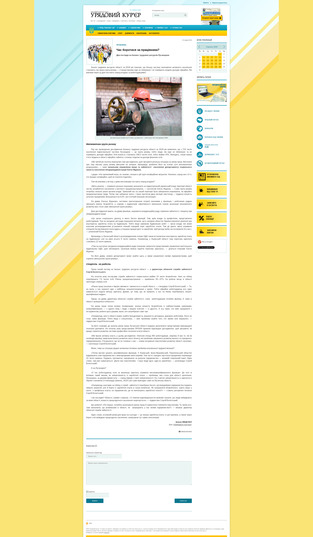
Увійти (206, 3)
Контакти (124, 21)
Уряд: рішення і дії (107, 28)
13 (212, 60)
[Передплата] (212, 101)
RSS (90, 523)
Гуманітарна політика (106, 33)
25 (204, 67)
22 (220, 64)
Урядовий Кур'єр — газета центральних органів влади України (116, 12)
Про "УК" (93, 21)
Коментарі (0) (91, 446)
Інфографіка (141, 33)
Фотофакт (132, 21)
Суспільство (177, 28)
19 (208, 64)
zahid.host (106, 532)
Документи (129, 33)
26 (208, 67)
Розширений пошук (158, 10)
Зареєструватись (219, 3)
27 (212, 67)
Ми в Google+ (207, 242)
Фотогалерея (154, 33)
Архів (108, 21)
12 (208, 60)
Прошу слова (141, 21)
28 (216, 67)
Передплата (115, 21)
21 (216, 64)
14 (216, 60)
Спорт (120, 33)
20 (212, 64)
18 (204, 64)
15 (220, 60)
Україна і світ (162, 28)
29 (220, 67)
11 (204, 60)
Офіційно (122, 28)
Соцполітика (135, 28)
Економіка (149, 28)
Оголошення (101, 21)
